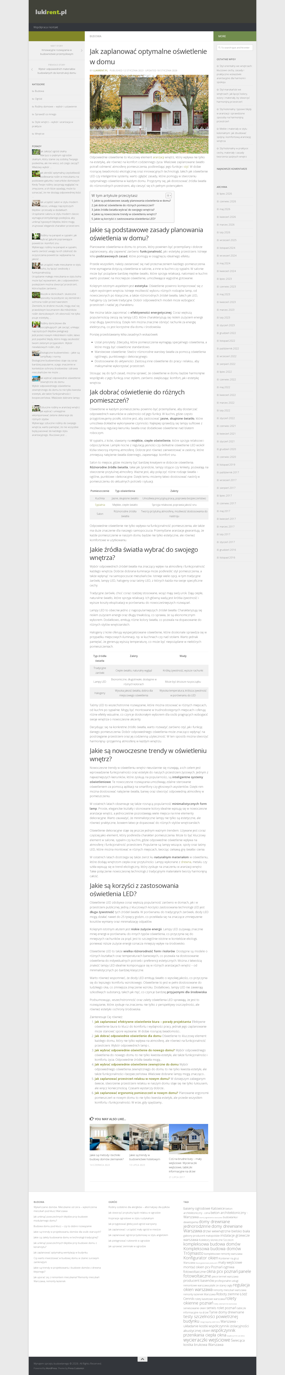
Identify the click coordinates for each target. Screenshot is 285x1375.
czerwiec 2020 (228, 456)
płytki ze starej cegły (220, 1285)
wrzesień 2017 (228, 480)
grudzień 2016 (228, 549)
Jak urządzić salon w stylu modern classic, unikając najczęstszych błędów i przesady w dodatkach (55, 206)
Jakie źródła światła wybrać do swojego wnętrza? (124, 210)
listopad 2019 (227, 464)
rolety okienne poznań (209, 1300)
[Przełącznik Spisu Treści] (167, 195)
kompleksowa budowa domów (211, 1244)
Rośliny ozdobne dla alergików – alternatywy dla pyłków (139, 1207)
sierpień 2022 (228, 364)
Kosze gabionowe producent (207, 1263)
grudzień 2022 (228, 333)
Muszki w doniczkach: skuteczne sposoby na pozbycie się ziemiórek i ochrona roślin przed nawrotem (56, 297)
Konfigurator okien (200, 1258)
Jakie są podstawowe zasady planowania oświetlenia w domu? (132, 200)
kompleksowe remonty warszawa (223, 1254)
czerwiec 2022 (228, 379)
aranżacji (158, 157)
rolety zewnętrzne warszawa (225, 1304)
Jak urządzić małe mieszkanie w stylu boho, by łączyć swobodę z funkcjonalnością (56, 268)
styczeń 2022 (227, 418)
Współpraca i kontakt (45, 27)
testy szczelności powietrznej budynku (210, 1319)
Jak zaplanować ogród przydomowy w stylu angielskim (138, 1235)
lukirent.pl (100, 70)
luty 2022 (225, 410)
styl (186, 167)
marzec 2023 (227, 309)
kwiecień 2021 (228, 433)
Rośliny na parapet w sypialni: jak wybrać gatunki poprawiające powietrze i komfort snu (54, 239)
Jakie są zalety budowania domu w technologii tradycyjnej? (66, 1237)
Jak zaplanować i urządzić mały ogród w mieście (135, 1229)
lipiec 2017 (226, 495)
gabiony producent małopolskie (201, 1235)
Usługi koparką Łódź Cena (210, 1322)
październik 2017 (229, 472)
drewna (186, 862)
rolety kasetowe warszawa (210, 1299)
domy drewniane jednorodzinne (206, 1224)
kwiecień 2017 (228, 518)
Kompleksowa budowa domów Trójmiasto (212, 1251)
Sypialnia (100, 505)
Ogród (38, 98)
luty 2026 (225, 232)
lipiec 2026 (226, 193)
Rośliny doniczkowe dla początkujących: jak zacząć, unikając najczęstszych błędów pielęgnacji (55, 327)
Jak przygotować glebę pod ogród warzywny (133, 1223)
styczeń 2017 (227, 542)
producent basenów (198, 1280)
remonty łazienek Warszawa (199, 1294)
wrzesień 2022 (228, 356)
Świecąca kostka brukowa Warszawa (214, 1342)
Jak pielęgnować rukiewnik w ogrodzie (129, 1240)
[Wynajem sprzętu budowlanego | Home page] (50, 11)
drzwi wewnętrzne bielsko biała (226, 1231)
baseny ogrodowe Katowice (204, 1208)
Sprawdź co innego (45, 114)
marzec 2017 (227, 526)
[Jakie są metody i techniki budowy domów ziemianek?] (109, 1137)
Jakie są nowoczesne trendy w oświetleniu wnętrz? (125, 214)
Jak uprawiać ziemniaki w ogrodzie (127, 1246)
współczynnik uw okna (236, 1336)
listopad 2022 (227, 340)
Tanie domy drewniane (226, 1312)
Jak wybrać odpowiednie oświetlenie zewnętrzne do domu (137, 1064)
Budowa (95, 36)
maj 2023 (225, 294)
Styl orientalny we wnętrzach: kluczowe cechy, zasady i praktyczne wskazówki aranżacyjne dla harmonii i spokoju (234, 74)
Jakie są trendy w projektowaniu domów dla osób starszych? (67, 1231)
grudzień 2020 (228, 449)
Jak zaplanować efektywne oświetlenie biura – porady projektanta (143, 1022)
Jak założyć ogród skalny (53, 151)
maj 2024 (225, 263)
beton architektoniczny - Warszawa (215, 1214)
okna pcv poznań (222, 1271)
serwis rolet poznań (221, 1307)
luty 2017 (225, 534)
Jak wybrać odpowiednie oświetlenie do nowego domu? (135, 1050)
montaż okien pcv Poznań (203, 1267)
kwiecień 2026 (228, 216)
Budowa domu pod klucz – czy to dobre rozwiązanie (63, 1226)
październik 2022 (229, 348)
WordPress (51, 1368)
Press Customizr (76, 1368)
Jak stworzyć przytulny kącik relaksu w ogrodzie (135, 1212)
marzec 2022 (227, 402)
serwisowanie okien (194, 1308)
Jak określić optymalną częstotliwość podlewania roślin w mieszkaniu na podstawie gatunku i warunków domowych (56, 176)
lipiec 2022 (226, 371)
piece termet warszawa (225, 1276)
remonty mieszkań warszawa (229, 1290)
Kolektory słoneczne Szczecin (216, 1240)
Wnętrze (39, 133)
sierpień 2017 (228, 487)
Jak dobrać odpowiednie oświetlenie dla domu (128, 1036)
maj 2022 (225, 387)
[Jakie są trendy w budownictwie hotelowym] (149, 1137)
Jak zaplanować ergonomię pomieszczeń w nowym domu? (136, 1093)
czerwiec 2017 (228, 503)
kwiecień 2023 (228, 302)
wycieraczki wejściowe (206, 1339)
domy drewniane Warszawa (213, 1228)
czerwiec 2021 (228, 425)
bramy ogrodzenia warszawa (210, 1217)
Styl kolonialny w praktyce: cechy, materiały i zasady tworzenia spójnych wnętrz (233, 152)
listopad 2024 (227, 247)
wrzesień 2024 (228, 255)
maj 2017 (225, 511)
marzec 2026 (227, 224)
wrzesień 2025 (228, 240)
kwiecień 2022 (228, 395)
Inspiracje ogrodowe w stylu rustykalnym (131, 1218)
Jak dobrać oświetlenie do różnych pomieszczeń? (124, 205)
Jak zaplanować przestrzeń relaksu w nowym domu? (132, 1079)
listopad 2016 (227, 557)
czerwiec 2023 (228, 286)
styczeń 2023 (227, 325)
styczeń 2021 (227, 441)
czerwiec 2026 (228, 201)
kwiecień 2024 (228, 271)
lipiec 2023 (226, 278)
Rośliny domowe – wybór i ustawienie (56, 106)
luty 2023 (225, 317)
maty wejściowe (230, 1262)
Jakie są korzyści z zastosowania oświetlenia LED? (125, 219)
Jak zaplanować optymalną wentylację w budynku (61, 1252)
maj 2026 (225, 209)
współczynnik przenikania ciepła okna (209, 1332)
